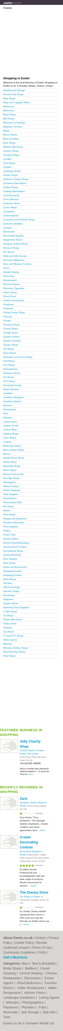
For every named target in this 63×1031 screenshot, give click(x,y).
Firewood (8, 308)
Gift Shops (8, 349)
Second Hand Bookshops (16, 542)
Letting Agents (49, 997)
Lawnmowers (10, 421)
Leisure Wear (10, 429)
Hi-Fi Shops (9, 381)
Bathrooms (8, 110)
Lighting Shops (10, 433)
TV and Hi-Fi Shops (13, 635)
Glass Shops (9, 353)
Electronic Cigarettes (13, 288)
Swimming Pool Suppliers (16, 607)
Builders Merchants (13, 147)
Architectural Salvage (14, 90)
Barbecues (8, 106)
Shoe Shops (9, 563)
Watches (7, 644)
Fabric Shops (10, 292)
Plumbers (28, 1007)
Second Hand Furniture (15, 547)
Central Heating (31, 973)
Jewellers (8, 393)
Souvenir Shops (11, 591)
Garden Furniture (12, 340)
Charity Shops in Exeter (32, 750)
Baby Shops (9, 98)
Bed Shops (8, 118)
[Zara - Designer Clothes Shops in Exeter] (9, 809)
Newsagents (9, 482)
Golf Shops (9, 361)
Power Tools (9, 534)
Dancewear (9, 231)
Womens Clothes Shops (15, 648)
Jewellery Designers (13, 397)
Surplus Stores (10, 603)
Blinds (6, 130)
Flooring (7, 316)
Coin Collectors (11, 199)
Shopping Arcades (12, 571)
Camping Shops (11, 155)
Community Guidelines (19, 952)
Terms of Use (41, 947)
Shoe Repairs (10, 559)
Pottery (6, 530)
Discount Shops (11, 248)
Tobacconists (9, 623)
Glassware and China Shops (17, 357)
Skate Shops (9, 579)
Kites (5, 413)
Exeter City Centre (29, 753)
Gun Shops (9, 365)
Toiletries (7, 627)
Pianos (6, 510)
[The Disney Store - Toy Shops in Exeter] (9, 903)
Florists (7, 320)
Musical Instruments (13, 474)
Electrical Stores (11, 284)
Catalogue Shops (12, 171)
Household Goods (12, 385)
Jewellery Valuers (12, 401)
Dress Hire (8, 276)
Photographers (33, 1002)
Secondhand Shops (13, 551)
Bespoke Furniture (12, 126)
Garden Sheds (10, 345)
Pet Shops (8, 506)
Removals (10, 1012)
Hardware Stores (12, 373)
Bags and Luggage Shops (16, 102)
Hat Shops (8, 377)
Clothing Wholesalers (14, 191)
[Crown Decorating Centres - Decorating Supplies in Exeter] (9, 848)
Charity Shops (10, 175)
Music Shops (9, 470)
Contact (40, 938)
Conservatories (11, 215)
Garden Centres (11, 336)
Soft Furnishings (11, 587)
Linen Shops (9, 437)
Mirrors (6, 454)
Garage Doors (10, 332)
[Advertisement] (31, 692)
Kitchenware (9, 409)
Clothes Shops (10, 187)
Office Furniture (11, 486)
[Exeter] (22, 5)
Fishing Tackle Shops (14, 312)
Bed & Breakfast (44, 963)
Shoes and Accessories (15, 567)
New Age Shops (11, 478)
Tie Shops (8, 615)
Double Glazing (11, 272)
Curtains (7, 227)
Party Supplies (10, 494)
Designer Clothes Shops (15, 243)
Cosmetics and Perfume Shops (19, 219)
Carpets (7, 167)
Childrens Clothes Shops (15, 179)
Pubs (43, 1007)
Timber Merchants (12, 619)
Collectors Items (11, 203)
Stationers (8, 599)
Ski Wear (7, 583)
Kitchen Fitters (35, 992)
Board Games (10, 134)
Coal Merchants (11, 195)
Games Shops (10, 328)
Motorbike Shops (12, 466)
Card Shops (9, 163)
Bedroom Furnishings (14, 122)
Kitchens (7, 405)
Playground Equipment (14, 518)
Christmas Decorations (14, 183)
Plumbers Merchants (13, 522)
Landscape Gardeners (19, 997)
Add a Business (15, 957)
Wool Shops (9, 656)
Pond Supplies (10, 526)
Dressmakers (10, 280)
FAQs (42, 952)
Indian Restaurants (31, 988)
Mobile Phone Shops (13, 458)
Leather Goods (11, 425)
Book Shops (9, 142)
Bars (26, 963)
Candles (7, 159)
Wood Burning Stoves (14, 651)
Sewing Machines (12, 555)
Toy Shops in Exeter (30, 896)
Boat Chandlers (11, 138)
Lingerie (7, 441)
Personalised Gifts (12, 502)
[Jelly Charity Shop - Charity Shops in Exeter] (9, 752)
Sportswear (9, 595)
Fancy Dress (9, 296)
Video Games (10, 639)
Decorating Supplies (13, 235)
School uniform (11, 538)
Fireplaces (8, 304)
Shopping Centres (12, 575)
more (31, 774)
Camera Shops (11, 151)
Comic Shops (10, 207)
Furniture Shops (11, 324)
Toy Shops (8, 631)
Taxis (6, 1017)
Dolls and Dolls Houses (15, 256)
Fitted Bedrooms (29, 983)
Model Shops (10, 462)
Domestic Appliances (13, 260)
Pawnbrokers (10, 498)
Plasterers (11, 1007)
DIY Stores (8, 252)
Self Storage (30, 1012)
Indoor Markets (11, 389)
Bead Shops (9, 114)
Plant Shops (9, 514)
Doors (6, 268)
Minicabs (13, 1002)
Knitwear (7, 417)
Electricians (33, 978)
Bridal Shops (12, 968)
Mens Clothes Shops (13, 450)
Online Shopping (11, 490)
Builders (31, 968)
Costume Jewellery (13, 223)
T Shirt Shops (10, 611)
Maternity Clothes (12, 446)
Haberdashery (10, 369)
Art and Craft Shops (13, 94)
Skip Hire (50, 1012)
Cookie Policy (24, 942)
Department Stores (13, 239)
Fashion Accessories (13, 300)
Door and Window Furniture (17, 264)
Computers (9, 211)
